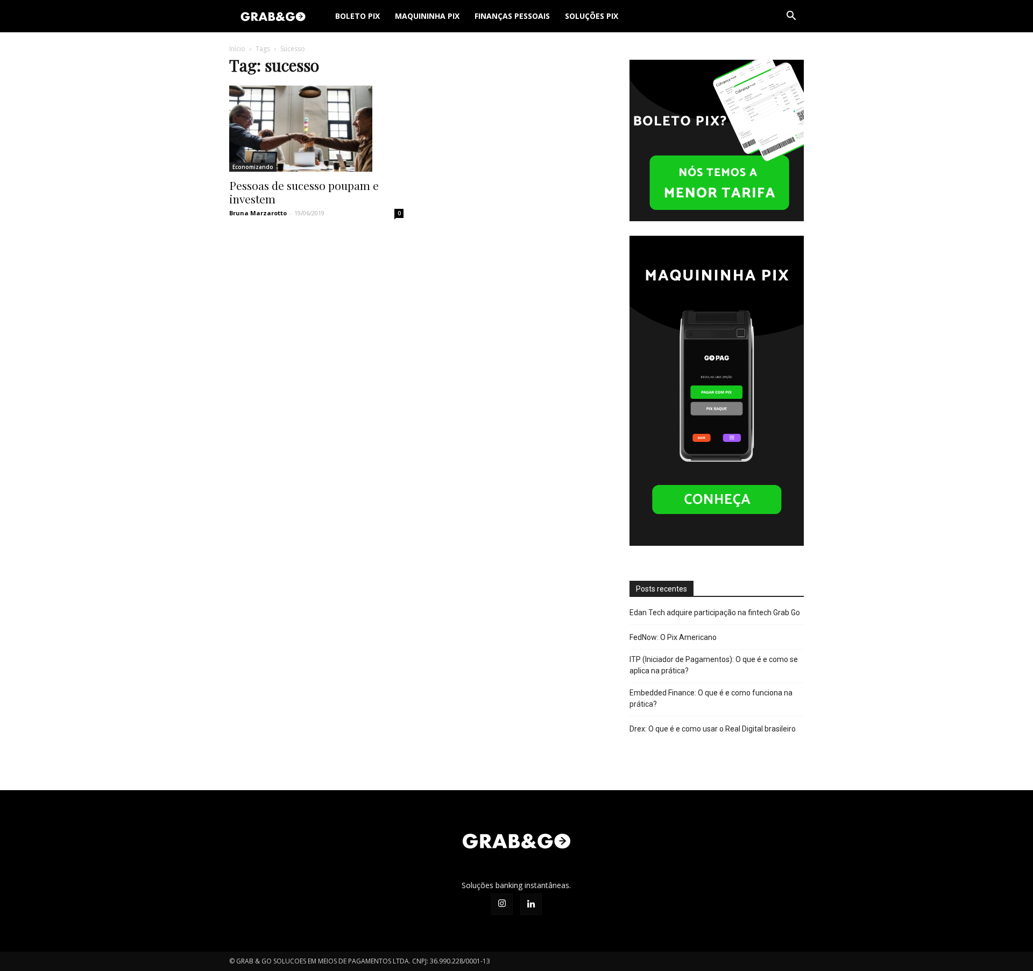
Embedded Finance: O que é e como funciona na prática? (711, 698)
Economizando (252, 167)
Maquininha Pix (427, 16)
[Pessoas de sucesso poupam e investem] (316, 129)
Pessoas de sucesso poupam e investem (304, 192)
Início (237, 48)
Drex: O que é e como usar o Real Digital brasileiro (712, 728)
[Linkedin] (531, 904)
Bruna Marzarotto (258, 213)
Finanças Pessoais (512, 16)
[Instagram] (502, 904)
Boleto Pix (357, 16)
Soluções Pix (591, 16)
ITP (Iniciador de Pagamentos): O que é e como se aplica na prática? (713, 665)
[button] (791, 17)
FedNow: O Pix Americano (673, 637)
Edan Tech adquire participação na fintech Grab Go (714, 612)
